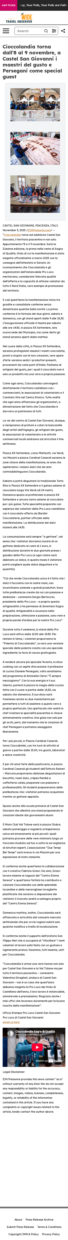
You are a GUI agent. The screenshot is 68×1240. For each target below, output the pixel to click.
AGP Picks (8, 5)
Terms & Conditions (49, 1227)
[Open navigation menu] (6, 31)
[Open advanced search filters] (54, 31)
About (18, 1219)
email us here (11, 1022)
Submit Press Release (20, 1227)
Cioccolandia (12, 234)
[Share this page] (63, 31)
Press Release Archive (39, 1219)
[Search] (46, 31)
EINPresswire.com (39, 230)
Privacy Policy (51, 1234)
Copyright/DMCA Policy (23, 1234)
